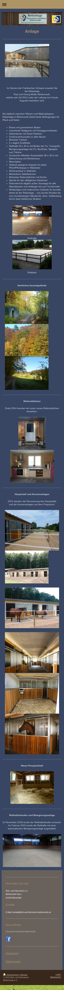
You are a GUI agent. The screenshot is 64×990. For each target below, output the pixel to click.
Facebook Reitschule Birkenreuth (20, 931)
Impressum (12, 953)
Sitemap (23, 975)
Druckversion (12, 975)
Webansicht (55, 977)
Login (58, 974)
